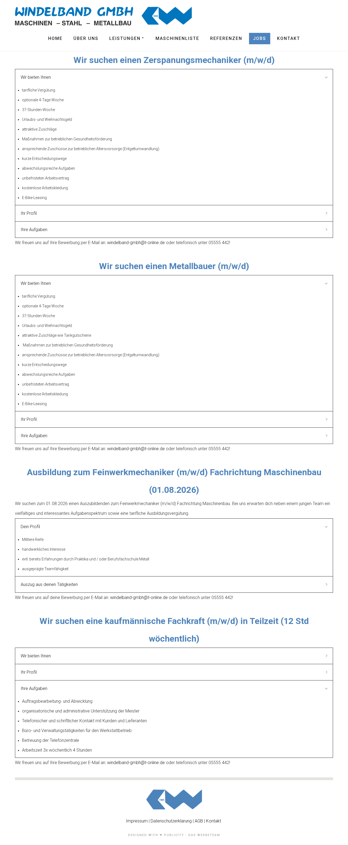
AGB (199, 821)
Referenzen (226, 38)
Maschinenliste (177, 38)
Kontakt (288, 38)
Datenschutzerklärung (171, 821)
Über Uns (85, 38)
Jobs (259, 38)
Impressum (137, 821)
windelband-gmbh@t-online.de (136, 242)
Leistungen (125, 38)
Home (55, 38)
